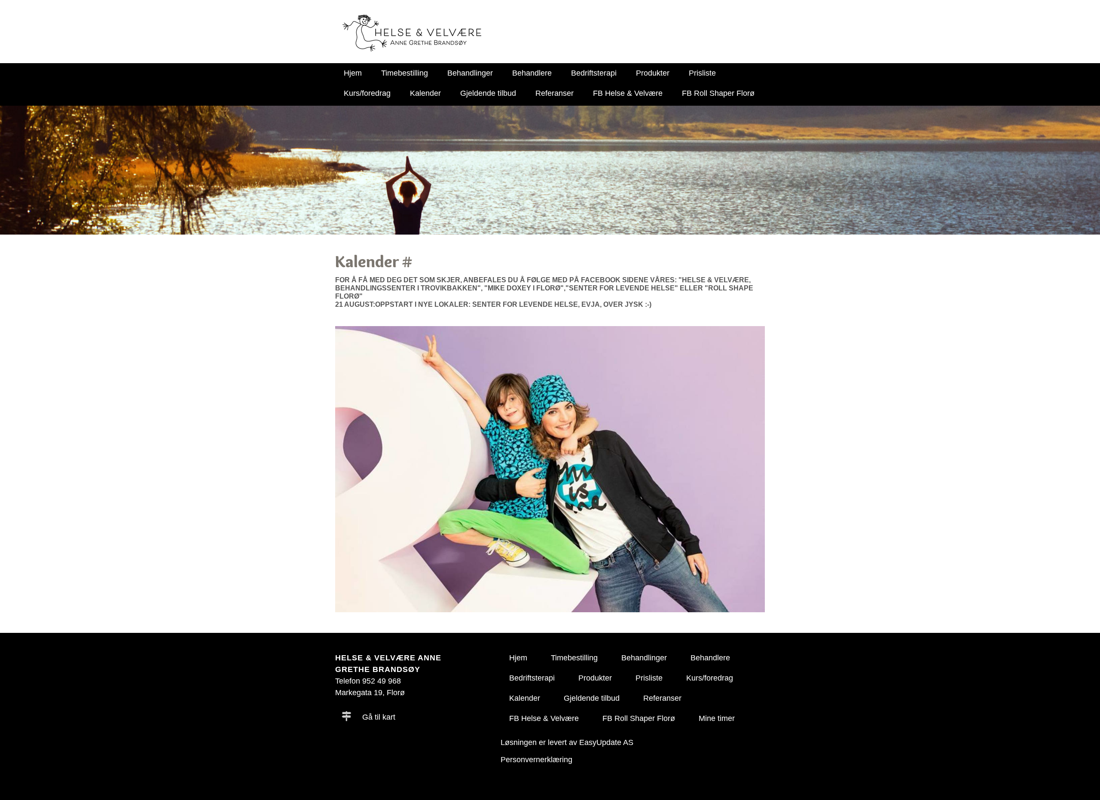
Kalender (425, 93)
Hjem (353, 73)
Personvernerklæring (536, 759)
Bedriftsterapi (594, 73)
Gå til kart (377, 717)
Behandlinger (470, 73)
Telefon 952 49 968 (368, 681)
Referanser (554, 93)
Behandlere (532, 73)
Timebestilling (404, 73)
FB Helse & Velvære (628, 93)
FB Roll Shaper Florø (718, 93)
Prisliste (702, 73)
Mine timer (717, 718)
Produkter (652, 73)
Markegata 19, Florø (370, 692)
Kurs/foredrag (367, 93)
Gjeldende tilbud (488, 93)
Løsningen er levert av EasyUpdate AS (567, 742)
